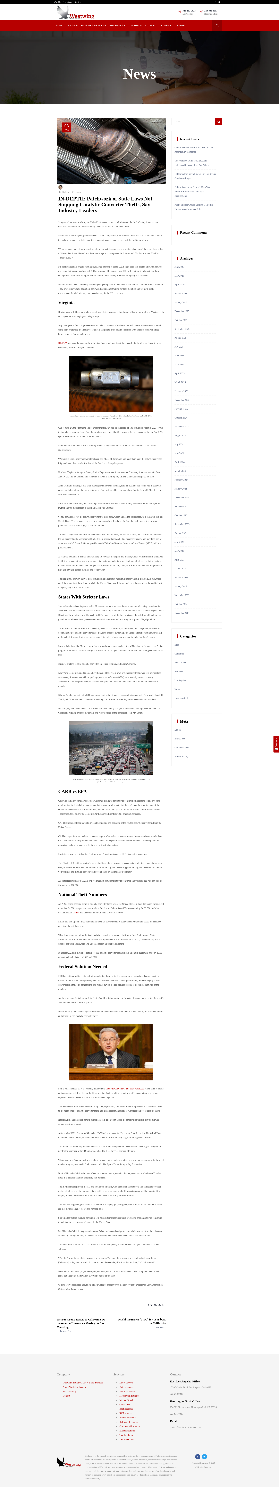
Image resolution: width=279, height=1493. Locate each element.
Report (181, 25)
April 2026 (180, 284)
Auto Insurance (126, 1387)
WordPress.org (181, 756)
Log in (178, 730)
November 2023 (182, 506)
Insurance (179, 671)
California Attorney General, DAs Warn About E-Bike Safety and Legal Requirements (193, 191)
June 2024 (179, 453)
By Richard (64, 192)
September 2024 (182, 426)
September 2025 (182, 329)
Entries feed (180, 738)
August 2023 (180, 533)
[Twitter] (219, 2)
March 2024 (180, 471)
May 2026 (179, 276)
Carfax (76, 912)
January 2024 (181, 488)
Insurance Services (92, 25)
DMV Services (117, 25)
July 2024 (179, 444)
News (152, 25)
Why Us (57, 2)
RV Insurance (125, 1413)
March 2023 (180, 568)
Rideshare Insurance (128, 1422)
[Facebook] (215, 2)
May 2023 (179, 551)
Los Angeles (180, 680)
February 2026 (181, 293)
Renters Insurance (127, 1417)
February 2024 (181, 480)
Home (59, 25)
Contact (166, 25)
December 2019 (182, 613)
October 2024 (181, 417)
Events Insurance (127, 1430)
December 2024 (182, 400)
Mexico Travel (126, 1400)
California (179, 653)
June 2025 (179, 355)
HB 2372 (62, 343)
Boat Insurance (126, 1409)
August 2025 (180, 338)
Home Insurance (127, 1391)
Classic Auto (125, 1404)
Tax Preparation (126, 1439)
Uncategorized (181, 698)
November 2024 (182, 409)
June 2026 (179, 267)
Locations (67, 2)
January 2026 (181, 302)
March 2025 (180, 382)
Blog (177, 645)
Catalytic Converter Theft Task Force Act (125, 1088)
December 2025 (182, 311)
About (71, 25)
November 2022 (182, 595)
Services (78, 2)
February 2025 (181, 391)
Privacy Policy (69, 1391)
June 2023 (179, 542)
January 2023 (181, 586)
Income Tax (137, 25)
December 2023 (182, 497)
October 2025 (181, 320)
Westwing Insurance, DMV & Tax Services (83, 1382)
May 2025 (179, 364)
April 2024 (180, 462)
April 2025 (180, 373)
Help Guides (180, 662)
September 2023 (182, 524)
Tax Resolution (126, 1435)
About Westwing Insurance (75, 1387)
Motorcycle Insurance (129, 1396)
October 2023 (181, 515)
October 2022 (181, 604)
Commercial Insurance (129, 1426)
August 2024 (180, 435)
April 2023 (180, 559)
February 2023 (181, 577)
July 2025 (179, 347)
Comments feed (182, 747)
